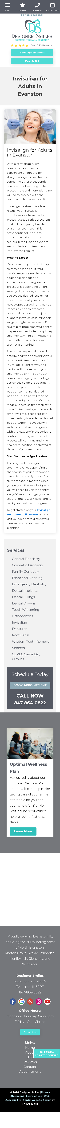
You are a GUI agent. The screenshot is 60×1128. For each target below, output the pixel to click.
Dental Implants (25, 591)
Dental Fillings (23, 597)
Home (30, 1048)
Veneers (18, 648)
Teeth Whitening (25, 610)
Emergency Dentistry (29, 584)
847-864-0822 (30, 702)
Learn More (23, 831)
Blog (30, 1057)
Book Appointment (30, 685)
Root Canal (20, 635)
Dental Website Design (37, 1100)
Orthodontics (22, 616)
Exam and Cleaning (27, 578)
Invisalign (19, 622)
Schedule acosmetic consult (47, 1053)
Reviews (30, 1062)
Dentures (19, 629)
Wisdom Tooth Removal (31, 641)
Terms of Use (34, 1096)
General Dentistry (26, 559)
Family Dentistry (25, 571)
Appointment (30, 1071)
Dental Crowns (24, 603)
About (30, 1052)
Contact (30, 1067)
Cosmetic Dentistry (27, 565)
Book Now (30, 1032)
